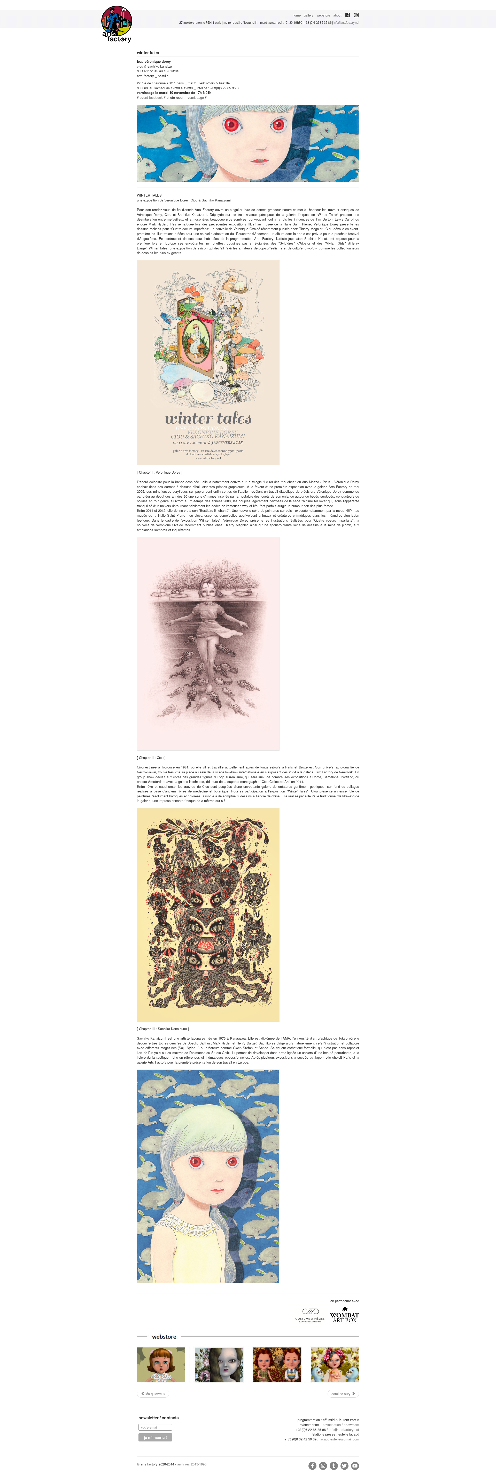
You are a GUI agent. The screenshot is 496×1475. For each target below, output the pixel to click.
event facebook (151, 97)
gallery (309, 15)
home (296, 15)
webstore (323, 15)
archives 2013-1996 (191, 1464)
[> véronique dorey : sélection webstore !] (248, 1358)
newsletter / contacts (158, 1418)
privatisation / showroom (341, 1424)
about (337, 15)
